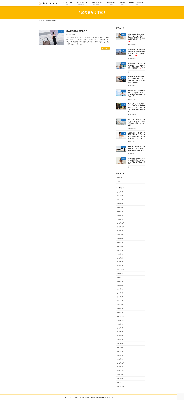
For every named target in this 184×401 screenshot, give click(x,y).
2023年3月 (120, 351)
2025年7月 (120, 242)
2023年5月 (120, 343)
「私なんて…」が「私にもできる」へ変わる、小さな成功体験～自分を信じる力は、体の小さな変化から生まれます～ (136, 107)
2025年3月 (120, 258)
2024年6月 (120, 293)
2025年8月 (120, 238)
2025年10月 (120, 231)
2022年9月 (120, 374)
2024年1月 (120, 312)
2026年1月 (120, 219)
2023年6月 (120, 339)
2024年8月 (120, 285)
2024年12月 (120, 269)
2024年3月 (120, 305)
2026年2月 (120, 215)
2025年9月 (120, 235)
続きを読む (105, 48)
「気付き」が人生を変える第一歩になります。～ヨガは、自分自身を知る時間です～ (136, 148)
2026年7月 (120, 196)
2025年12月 (120, 223)
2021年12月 (120, 382)
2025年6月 (120, 246)
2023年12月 (120, 316)
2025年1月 (120, 266)
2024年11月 (120, 273)
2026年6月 (120, 200)
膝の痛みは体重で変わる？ (76, 31)
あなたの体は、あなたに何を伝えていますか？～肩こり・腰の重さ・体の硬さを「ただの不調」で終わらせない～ (136, 37)
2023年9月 (120, 328)
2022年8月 (120, 378)
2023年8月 (120, 332)
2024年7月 (120, 289)
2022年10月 (120, 371)
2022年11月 (120, 367)
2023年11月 (120, 320)
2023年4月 (120, 347)
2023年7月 (120, 336)
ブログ (119, 181)
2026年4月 (120, 207)
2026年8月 (120, 192)
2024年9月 (120, 281)
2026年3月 (120, 211)
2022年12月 (120, 363)
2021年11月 (120, 386)
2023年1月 (120, 359)
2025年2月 (120, 262)
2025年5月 (120, 250)
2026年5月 (120, 203)
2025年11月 (120, 227)
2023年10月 (120, 324)
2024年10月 (120, 277)
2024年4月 (120, 301)
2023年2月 (120, 355)
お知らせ (119, 178)
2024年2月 (120, 308)
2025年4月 (120, 254)
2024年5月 (120, 297)
